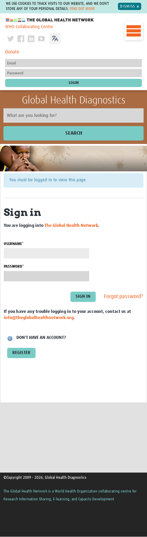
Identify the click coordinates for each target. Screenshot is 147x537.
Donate (12, 52)
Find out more (82, 9)
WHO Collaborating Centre (29, 27)
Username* (14, 244)
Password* (14, 266)
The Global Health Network (50, 20)
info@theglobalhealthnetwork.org (39, 318)
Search (73, 133)
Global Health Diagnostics (73, 100)
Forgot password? (123, 296)
